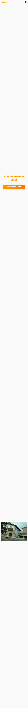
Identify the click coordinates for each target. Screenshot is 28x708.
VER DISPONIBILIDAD (14, 187)
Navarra (4, 2)
